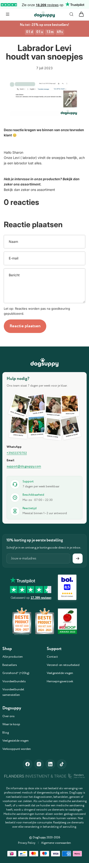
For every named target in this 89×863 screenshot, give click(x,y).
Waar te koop (11, 724)
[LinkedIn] (50, 764)
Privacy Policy (26, 843)
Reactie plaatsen (25, 326)
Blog (5, 732)
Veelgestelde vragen (60, 673)
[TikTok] (61, 764)
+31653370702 (17, 453)
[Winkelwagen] (81, 14)
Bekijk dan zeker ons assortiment (30, 190)
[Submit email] (78, 558)
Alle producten (12, 657)
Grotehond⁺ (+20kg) (15, 673)
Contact (52, 657)
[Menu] (7, 14)
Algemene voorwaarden (56, 843)
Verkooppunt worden (16, 749)
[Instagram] (39, 764)
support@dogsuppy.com (24, 466)
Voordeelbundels (14, 681)
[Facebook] (27, 764)
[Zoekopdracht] (71, 14)
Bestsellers (9, 665)
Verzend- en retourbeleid (63, 665)
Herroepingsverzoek (60, 681)
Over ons (8, 716)
